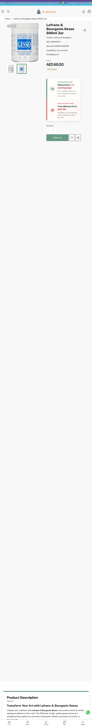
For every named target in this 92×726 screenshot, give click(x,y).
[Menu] (2, 11)
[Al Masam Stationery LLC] (46, 12)
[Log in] (83, 11)
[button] (89, 11)
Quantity (49, 126)
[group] (11, 69)
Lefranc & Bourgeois (62, 37)
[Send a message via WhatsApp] (88, 712)
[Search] (8, 11)
